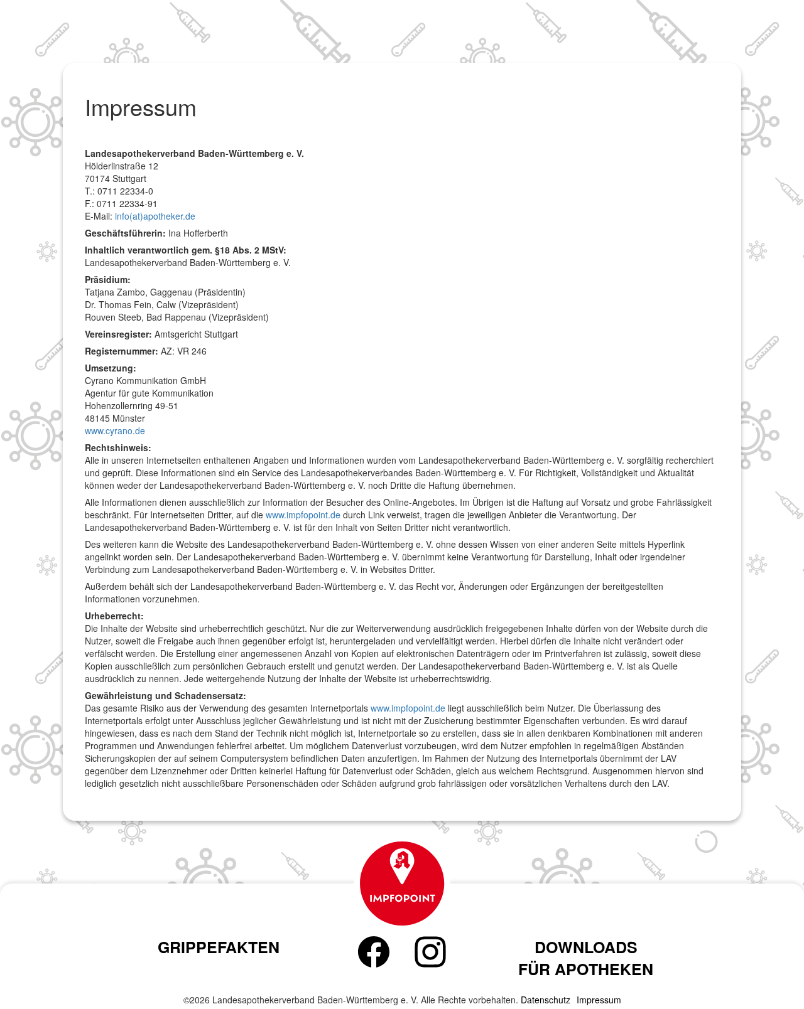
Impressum (599, 999)
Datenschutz (545, 999)
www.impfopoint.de (303, 514)
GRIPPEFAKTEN (219, 947)
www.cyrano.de (115, 430)
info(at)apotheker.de (155, 216)
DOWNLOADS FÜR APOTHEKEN (585, 958)
